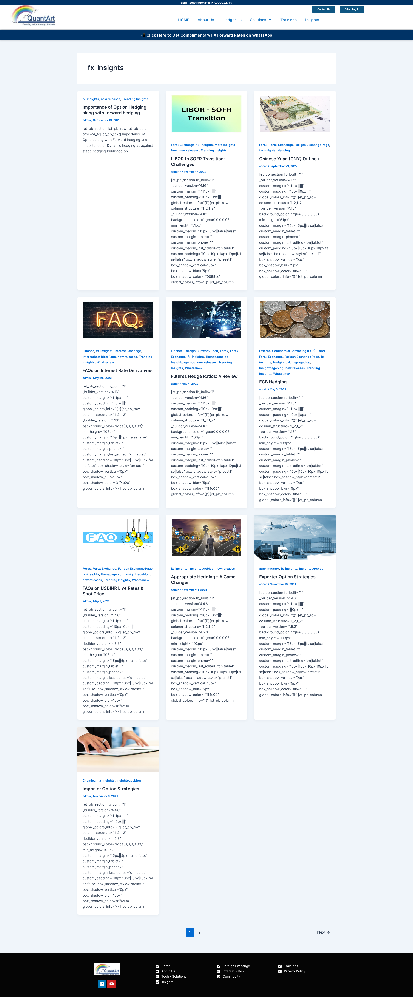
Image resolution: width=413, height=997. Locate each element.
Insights (312, 20)
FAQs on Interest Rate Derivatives (118, 370)
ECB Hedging (273, 381)
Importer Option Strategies (111, 788)
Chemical (89, 780)
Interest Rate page (127, 351)
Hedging (283, 150)
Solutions (258, 20)
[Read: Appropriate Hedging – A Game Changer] (206, 537)
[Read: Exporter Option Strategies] (295, 537)
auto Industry (269, 568)
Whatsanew (105, 362)
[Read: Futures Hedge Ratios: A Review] (206, 319)
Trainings (288, 20)
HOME (183, 20)
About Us (206, 20)
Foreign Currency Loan (201, 351)
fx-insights (91, 99)
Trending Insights (135, 99)
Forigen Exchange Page (312, 145)
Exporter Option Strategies (287, 576)
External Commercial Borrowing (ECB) (287, 351)
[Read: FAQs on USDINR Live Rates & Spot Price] (118, 537)
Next (323, 932)
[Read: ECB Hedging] (295, 319)
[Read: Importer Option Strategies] (118, 749)
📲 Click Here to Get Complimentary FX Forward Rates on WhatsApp (206, 35)
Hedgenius (232, 20)
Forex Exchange (182, 145)
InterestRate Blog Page (99, 356)
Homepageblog (217, 356)
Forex (263, 145)
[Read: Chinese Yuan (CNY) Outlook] (295, 113)
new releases (110, 99)
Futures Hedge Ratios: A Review (204, 376)
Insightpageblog (183, 362)
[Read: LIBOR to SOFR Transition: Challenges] (206, 113)
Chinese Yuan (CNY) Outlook (289, 158)
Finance (88, 351)
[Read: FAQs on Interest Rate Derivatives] (118, 319)
